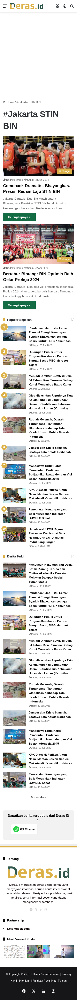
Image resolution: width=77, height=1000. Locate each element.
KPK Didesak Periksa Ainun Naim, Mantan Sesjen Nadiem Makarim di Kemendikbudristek (50, 494)
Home (10, 102)
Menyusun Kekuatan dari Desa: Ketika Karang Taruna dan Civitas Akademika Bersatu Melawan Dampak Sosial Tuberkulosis (51, 573)
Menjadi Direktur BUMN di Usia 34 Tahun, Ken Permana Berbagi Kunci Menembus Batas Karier (51, 380)
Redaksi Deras (14, 180)
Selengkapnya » (19, 217)
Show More (38, 797)
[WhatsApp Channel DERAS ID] (24, 829)
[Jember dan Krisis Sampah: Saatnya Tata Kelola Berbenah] (14, 453)
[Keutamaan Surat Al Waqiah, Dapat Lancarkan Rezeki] (14, 951)
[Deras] (26, 6)
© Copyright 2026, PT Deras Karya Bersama (32, 974)
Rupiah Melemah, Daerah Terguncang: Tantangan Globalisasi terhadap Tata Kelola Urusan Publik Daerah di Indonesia (50, 428)
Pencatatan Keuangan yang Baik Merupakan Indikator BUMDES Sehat (48, 514)
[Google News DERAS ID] (55, 829)
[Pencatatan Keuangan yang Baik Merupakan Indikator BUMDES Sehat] (14, 515)
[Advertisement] (38, 54)
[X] (36, 909)
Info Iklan (24, 980)
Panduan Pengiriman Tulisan (49, 980)
